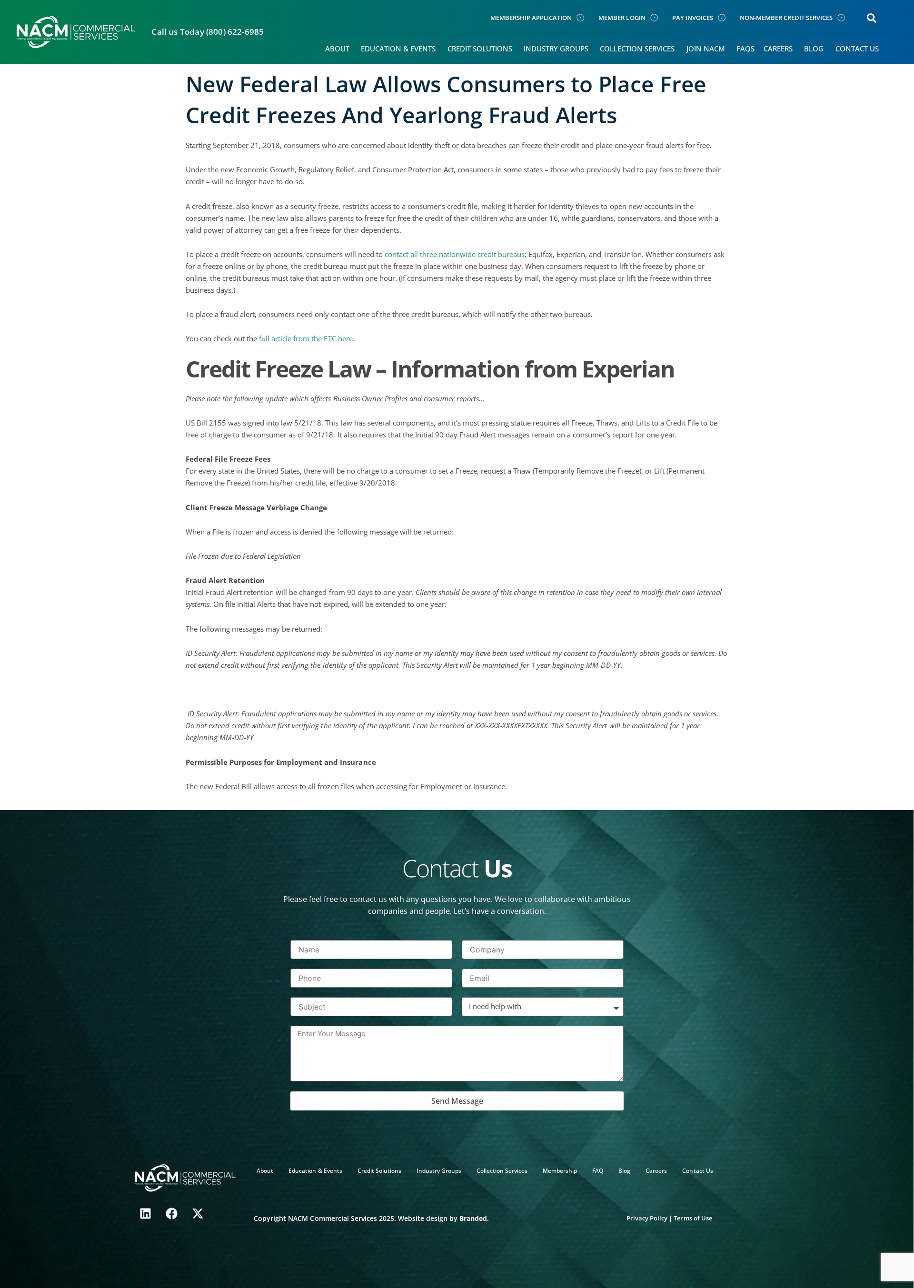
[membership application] (580, 17)
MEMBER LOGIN (621, 17)
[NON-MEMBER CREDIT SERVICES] (841, 17)
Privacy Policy (646, 1218)
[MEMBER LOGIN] (654, 17)
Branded (473, 1218)
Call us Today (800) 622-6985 (207, 31)
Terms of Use (693, 1218)
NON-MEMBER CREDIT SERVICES (786, 17)
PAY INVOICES (692, 17)
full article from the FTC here (305, 338)
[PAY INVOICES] (721, 17)
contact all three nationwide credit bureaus (455, 254)
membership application (531, 17)
